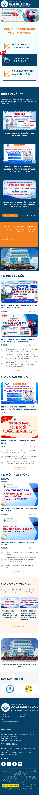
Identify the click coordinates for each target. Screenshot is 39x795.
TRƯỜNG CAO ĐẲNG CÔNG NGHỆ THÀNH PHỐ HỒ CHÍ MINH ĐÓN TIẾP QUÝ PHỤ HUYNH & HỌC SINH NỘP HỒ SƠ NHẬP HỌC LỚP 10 (21, 364)
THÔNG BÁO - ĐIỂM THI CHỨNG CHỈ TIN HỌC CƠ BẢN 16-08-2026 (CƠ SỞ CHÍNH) (20, 452)
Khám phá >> (10, 215)
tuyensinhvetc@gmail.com (9, 722)
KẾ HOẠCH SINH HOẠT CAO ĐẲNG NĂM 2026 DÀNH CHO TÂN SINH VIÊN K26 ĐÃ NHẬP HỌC (21, 457)
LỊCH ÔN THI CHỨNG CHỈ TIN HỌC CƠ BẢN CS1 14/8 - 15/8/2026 (21, 553)
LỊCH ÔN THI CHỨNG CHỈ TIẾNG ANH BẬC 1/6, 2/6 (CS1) (20, 566)
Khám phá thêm (19, 370)
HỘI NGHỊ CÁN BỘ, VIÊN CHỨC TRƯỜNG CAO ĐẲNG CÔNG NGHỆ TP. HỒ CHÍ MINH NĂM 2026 (21, 350)
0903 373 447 (5, 716)
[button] (19, 20)
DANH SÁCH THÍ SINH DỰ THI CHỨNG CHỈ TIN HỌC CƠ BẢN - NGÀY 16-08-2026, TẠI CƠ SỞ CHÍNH (20, 463)
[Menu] (36, 3)
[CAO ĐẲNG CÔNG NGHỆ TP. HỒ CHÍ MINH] (19, 259)
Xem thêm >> (33, 311)
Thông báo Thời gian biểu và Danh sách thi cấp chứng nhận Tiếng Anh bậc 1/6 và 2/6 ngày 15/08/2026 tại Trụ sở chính (20, 560)
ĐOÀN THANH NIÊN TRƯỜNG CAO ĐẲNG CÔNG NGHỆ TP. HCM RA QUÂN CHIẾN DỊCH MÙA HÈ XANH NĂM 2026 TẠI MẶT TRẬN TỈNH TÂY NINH (21, 357)
